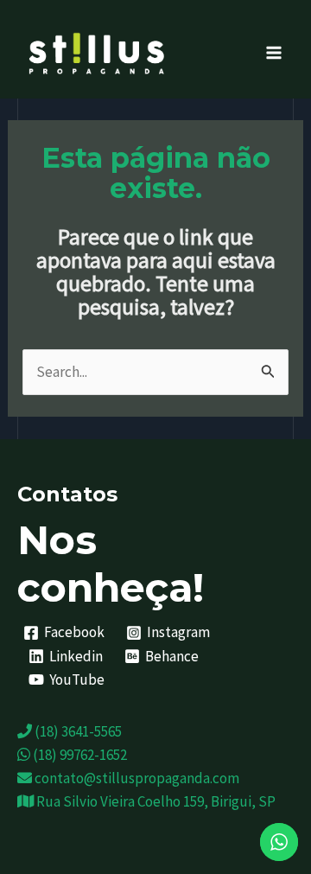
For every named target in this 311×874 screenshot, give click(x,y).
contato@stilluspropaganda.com (135, 778)
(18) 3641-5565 (77, 731)
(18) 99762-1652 (78, 754)
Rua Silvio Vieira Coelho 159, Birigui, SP (155, 801)
